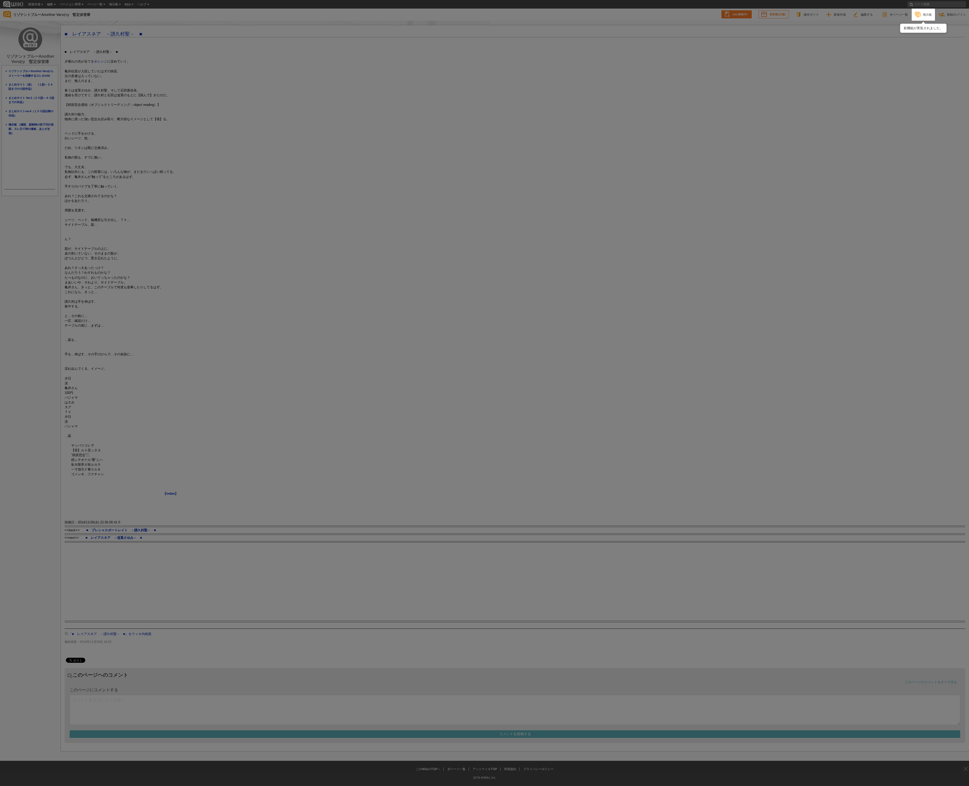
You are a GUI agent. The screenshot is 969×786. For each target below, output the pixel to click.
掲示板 (927, 14)
